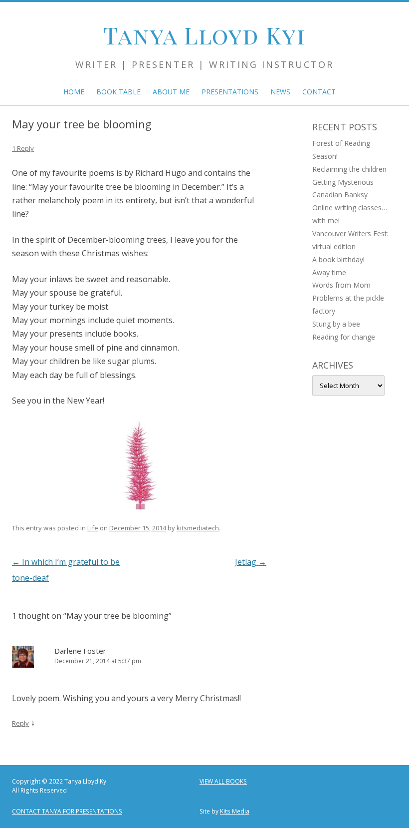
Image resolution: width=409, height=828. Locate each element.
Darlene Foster (80, 651)
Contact (319, 91)
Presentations (230, 91)
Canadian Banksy (340, 194)
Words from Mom (341, 285)
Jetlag (250, 561)
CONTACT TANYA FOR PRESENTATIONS (67, 811)
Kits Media (234, 811)
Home (73, 91)
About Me (171, 91)
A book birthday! (338, 259)
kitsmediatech (198, 527)
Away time (329, 272)
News (280, 91)
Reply (20, 723)
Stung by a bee (336, 324)
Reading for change (343, 337)
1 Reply (23, 148)
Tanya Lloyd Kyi (204, 34)
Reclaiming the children (349, 169)
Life (92, 527)
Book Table (118, 91)
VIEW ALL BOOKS (223, 781)
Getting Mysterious (343, 182)
